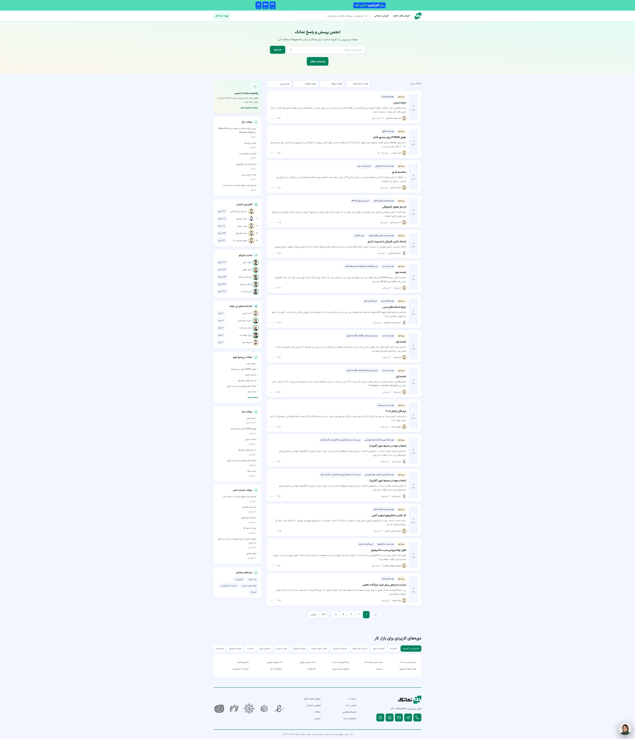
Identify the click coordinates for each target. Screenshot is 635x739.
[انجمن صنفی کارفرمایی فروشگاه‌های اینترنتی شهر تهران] (249, 708)
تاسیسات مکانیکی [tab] (340, 648)
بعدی (313, 614)
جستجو (277, 49)
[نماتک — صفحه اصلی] (418, 16)
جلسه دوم (252, 391)
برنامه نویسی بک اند (408, 662)
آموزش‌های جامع (402, 16)
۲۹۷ (323, 614)
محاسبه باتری (250, 374)
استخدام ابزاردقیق (248, 517)
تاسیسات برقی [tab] (378, 648)
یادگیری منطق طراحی (247, 153)
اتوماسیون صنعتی (249, 585)
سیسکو (379, 668)
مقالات (317, 712)
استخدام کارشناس (249, 507)
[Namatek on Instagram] (380, 717)
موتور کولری (251, 553)
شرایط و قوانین (349, 712)
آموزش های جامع (312, 698)
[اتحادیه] (264, 708)
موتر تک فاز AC (249, 528)
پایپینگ (253, 592)
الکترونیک (239, 579)
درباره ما (352, 698)
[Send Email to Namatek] (399, 717)
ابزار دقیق (252, 579)
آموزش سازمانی (381, 16)
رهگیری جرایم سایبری (341, 668)
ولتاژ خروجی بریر (249, 174)
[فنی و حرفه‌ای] (219, 708)
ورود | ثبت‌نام (222, 16)
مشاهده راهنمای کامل (249, 107)
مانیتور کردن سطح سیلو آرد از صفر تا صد (239, 185)
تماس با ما (351, 705)
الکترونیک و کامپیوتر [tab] (410, 648)
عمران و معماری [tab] (235, 648)
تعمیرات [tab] (393, 648)
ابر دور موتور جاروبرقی (247, 380)
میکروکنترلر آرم (276, 668)
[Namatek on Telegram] (408, 717)
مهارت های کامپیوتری (408, 668)
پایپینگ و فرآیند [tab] (299, 648)
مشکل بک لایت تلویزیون (246, 164)
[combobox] (357, 83)
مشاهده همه (253, 397)
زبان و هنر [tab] (219, 648)
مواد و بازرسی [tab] (281, 648)
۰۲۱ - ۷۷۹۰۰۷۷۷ (398, 709)
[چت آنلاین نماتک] (625, 729)
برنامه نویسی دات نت (340, 662)
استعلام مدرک (349, 718)
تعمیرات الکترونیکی (229, 585)
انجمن (317, 718)
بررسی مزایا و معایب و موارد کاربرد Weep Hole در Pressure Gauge (237, 130)
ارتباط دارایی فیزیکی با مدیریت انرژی (241, 386)
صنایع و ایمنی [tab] (264, 648)
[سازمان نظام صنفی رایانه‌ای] (234, 708)
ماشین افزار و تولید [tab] (319, 648)
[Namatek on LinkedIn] (390, 717)
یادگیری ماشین (243, 662)
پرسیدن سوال (317, 61)
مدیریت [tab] (250, 648)
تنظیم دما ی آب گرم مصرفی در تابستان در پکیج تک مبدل (237, 540)
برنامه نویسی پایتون (308, 662)
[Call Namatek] (417, 717)
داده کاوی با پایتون (274, 662)
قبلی (375, 614)
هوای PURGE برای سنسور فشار (243, 369)
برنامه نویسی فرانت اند (373, 662)
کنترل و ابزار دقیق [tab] (360, 648)
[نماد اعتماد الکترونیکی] (279, 708)
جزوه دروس (251, 363)
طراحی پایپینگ (250, 143)
